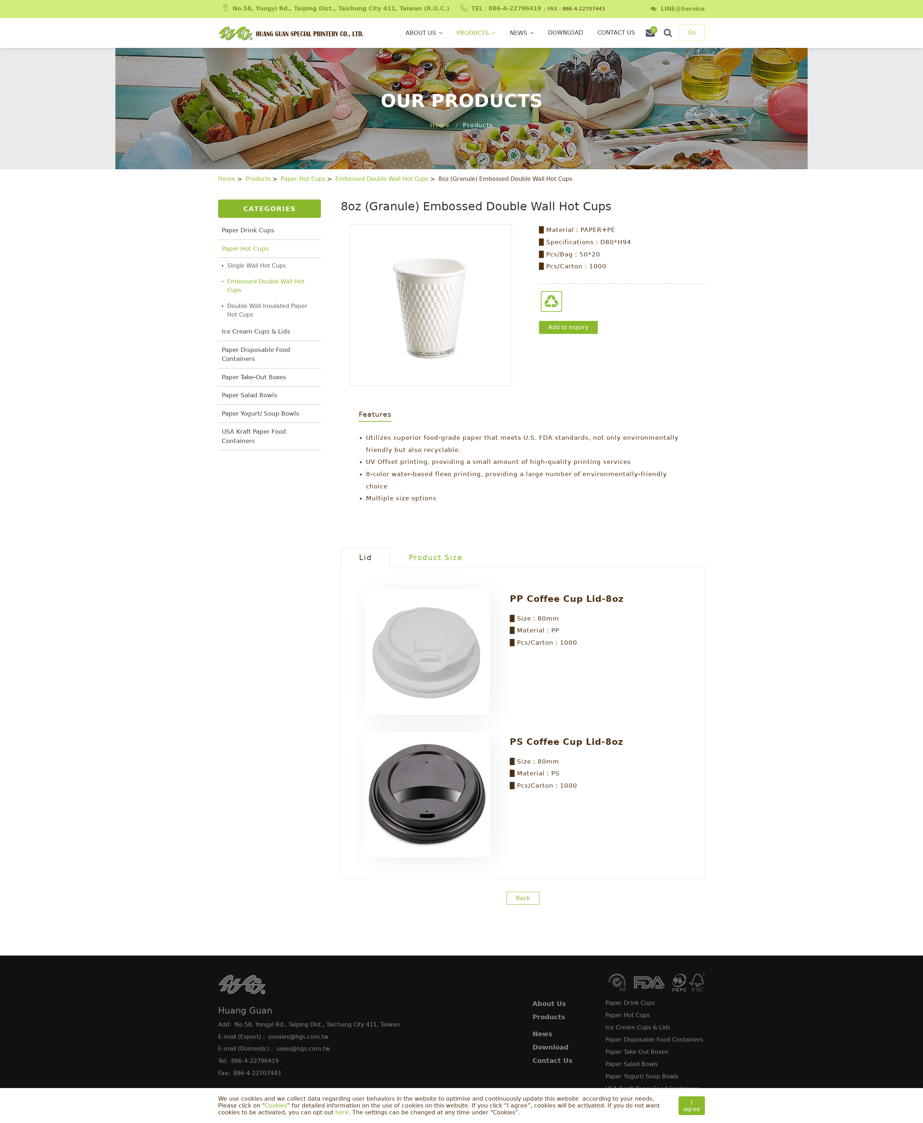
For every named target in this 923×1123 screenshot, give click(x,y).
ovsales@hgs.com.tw (298, 1036)
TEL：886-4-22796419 (506, 8)
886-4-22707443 (257, 1073)
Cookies (276, 1105)
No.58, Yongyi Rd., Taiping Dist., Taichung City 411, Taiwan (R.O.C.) (341, 8)
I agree (691, 1106)
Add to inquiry (568, 327)
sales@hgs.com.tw (303, 1048)
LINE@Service (681, 9)
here (342, 1112)
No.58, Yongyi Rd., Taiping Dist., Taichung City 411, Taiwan (317, 1024)
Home (440, 125)
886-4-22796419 (255, 1060)
